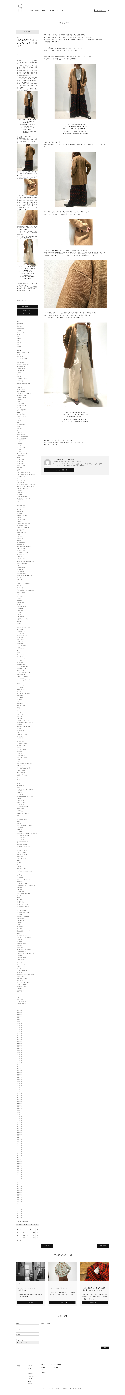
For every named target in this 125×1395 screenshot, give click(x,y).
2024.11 (20, 1020)
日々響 (19, 895)
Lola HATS (20, 812)
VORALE (19, 604)
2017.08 (20, 1188)
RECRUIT (60, 11)
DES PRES (20, 798)
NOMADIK (20, 662)
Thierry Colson (21, 943)
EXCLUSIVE (20, 571)
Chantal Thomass (22, 968)
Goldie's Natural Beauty (24, 879)
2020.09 (20, 1116)
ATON (19, 810)
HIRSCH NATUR (22, 970)
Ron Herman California (24, 546)
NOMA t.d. (20, 783)
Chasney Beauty (22, 757)
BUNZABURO (21, 459)
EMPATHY (20, 585)
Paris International (23, 527)
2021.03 (20, 1105)
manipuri (20, 492)
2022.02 (20, 1083)
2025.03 (20, 1012)
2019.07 (20, 1143)
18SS (18, 340)
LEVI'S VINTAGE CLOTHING (25, 591)
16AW (19, 346)
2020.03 (20, 1128)
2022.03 (20, 1082)
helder (19, 560)
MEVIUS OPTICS (22, 734)
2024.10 (20, 1022)
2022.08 (20, 1072)
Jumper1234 (21, 550)
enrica (19, 442)
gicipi (18, 469)
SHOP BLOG (27, 310)
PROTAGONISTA (22, 417)
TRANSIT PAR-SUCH (23, 384)
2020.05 (20, 1124)
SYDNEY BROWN (22, 845)
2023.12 (20, 1041)
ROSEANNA (20, 403)
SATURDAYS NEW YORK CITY (26, 562)
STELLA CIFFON (22, 453)
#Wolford (20, 643)
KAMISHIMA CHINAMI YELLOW (26, 475)
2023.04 (20, 1056)
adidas (19, 997)
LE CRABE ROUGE (22, 806)
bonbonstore (21, 818)
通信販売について (27, 306)
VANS (19, 787)
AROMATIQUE (21, 533)
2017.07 (20, 1190)
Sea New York (21, 868)
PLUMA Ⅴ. (20, 616)
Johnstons (20, 778)
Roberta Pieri (21, 558)
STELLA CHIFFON (22, 480)
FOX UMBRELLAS (22, 564)
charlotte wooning (22, 841)
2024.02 (20, 1037)
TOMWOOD (21, 765)
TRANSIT (20, 407)
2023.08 (20, 1049)
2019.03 (20, 1151)
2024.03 (20, 1035)
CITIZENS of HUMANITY (24, 982)
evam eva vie (21, 463)
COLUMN (31, 1376)
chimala (19, 831)
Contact (56, 1369)
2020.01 (20, 1132)
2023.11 (20, 1043)
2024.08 (20, 1025)
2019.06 (20, 1145)
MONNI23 (20, 887)
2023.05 (20, 1054)
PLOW (19, 451)
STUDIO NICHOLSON (23, 847)
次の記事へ (103, 1245)
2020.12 (20, 1111)
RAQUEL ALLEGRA (22, 967)
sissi (18, 860)
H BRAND (20, 774)
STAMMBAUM (21, 910)
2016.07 (20, 1213)
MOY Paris (20, 839)
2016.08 (20, 1211)
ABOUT (19, 684)
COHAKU (20, 697)
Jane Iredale (21, 730)
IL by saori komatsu (23, 965)
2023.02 (20, 1060)
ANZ (18, 581)
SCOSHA (20, 577)
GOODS (19, 327)
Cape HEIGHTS (21, 434)
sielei (18, 996)
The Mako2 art (21, 668)
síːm (18, 740)
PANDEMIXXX (21, 567)
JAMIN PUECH (21, 705)
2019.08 (20, 1142)
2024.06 (20, 1029)
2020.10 (20, 1114)
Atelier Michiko (22, 984)
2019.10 (20, 1138)
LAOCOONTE (21, 800)
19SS (18, 336)
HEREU (19, 449)
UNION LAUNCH (22, 852)
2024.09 (20, 1023)
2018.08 (20, 1165)
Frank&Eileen (21, 678)
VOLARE (19, 691)
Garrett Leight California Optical (27, 833)
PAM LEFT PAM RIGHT (24, 938)
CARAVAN (20, 538)
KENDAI (19, 556)
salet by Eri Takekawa (24, 949)
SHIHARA (20, 608)
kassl (18, 647)
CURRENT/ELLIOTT (23, 912)
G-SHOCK (20, 587)
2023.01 (20, 1062)
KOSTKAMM (21, 959)
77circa (19, 736)
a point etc (20, 602)
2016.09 (20, 1209)
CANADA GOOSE (22, 436)
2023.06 (20, 1053)
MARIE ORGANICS (23, 905)
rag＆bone (20, 629)
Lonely (19, 994)
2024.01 (20, 1039)
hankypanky (21, 389)
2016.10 (20, 1207)
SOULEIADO (21, 992)
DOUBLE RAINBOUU (23, 583)
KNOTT (19, 761)
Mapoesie (20, 866)
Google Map (27, 313)
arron (19, 908)
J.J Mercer (20, 653)
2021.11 (20, 1089)
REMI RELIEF (21, 593)
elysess (19, 945)
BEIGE (19, 624)
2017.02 (20, 1200)
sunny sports (21, 785)
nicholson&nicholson (23, 627)
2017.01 (20, 1202)
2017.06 (20, 1192)
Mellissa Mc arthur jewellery (26, 953)
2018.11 (20, 1159)
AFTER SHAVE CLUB (23, 814)
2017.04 (20, 1196)
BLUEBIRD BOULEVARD (24, 693)
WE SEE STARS (21, 980)
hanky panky (21, 368)
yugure (19, 897)
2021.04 (20, 1103)
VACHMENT (21, 500)
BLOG (37, 11)
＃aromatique (21, 645)
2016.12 (20, 1203)
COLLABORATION (22, 666)
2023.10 (20, 1045)
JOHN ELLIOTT (21, 703)
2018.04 (20, 1172)
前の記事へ (47, 1245)
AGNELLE (20, 972)
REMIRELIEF (21, 544)
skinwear (20, 961)
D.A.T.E (19, 360)
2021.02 (20, 1107)
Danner (19, 782)
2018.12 (20, 1157)
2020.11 (20, 1112)
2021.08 (20, 1095)
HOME (30, 11)
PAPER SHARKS (22, 1003)
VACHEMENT (21, 362)
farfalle (19, 521)
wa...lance (20, 718)
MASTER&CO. (21, 519)
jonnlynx (19, 792)
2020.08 (20, 1118)
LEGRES (19, 660)
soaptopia (20, 901)
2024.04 (20, 1033)
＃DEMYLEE (20, 649)
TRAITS (19, 829)
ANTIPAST (20, 440)
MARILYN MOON (22, 903)
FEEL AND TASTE (22, 883)
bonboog (20, 999)
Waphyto (20, 504)
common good (21, 986)
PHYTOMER (20, 742)
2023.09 (20, 1047)
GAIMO (19, 928)
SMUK (19, 651)
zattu (18, 430)
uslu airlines (21, 891)
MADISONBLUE (22, 745)
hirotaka (19, 372)
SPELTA (19, 622)
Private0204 (21, 837)
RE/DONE (20, 878)
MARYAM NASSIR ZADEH (25, 796)
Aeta (18, 821)
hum (18, 759)
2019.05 (20, 1147)
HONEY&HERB (21, 1001)
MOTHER (20, 357)
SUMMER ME (21, 674)
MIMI (18, 426)
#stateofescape (22, 635)
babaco (19, 889)
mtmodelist (20, 382)
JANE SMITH (21, 808)
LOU (18, 535)
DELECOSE (20, 687)
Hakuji (19, 446)
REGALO (19, 699)
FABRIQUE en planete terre (25, 486)
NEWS (19, 334)
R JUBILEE (20, 612)
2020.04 (20, 1126)
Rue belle (20, 876)
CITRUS (19, 914)
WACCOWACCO (22, 744)
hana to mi (20, 685)
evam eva (20, 461)
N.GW (19, 509)
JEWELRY (20, 637)
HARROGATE (21, 631)
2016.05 (20, 1217)
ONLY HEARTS (21, 858)
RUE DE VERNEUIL (22, 936)
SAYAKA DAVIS (21, 405)
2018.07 (20, 1167)
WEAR (19, 321)
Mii (18, 422)
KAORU (19, 444)
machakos (20, 881)
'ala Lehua (20, 502)
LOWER (19, 387)
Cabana (19, 467)
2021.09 (20, 1093)
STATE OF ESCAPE (23, 358)
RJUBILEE (20, 536)
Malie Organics (21, 957)
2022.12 (20, 1064)
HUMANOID (21, 513)
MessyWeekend (22, 496)
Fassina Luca (21, 848)
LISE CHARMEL (21, 755)
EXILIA (19, 816)
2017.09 (20, 1186)
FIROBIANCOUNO (22, 618)
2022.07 (20, 1074)
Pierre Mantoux (22, 978)
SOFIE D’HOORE (22, 932)
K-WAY (19, 862)
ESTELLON (20, 899)
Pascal (19, 420)
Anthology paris (22, 378)
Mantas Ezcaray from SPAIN (25, 974)
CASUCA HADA (22, 397)
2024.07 (20, 1027)
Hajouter (20, 955)
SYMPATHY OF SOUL (23, 930)
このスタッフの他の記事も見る (59, 469)
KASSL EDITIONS (22, 552)
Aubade (19, 751)
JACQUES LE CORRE (23, 907)
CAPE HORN (21, 548)
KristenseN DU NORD (23, 672)
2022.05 (20, 1078)
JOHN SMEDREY (22, 850)
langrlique (20, 490)
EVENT (19, 325)
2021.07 (20, 1097)
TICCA (19, 478)
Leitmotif (20, 589)
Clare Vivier (21, 963)
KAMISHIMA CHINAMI (24, 473)
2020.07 (20, 1120)
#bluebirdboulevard (23, 655)
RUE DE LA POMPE (23, 658)
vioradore (20, 428)
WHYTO (19, 747)
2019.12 (20, 1134)
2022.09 (20, 1070)
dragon (19, 874)
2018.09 (20, 1163)
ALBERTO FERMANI (23, 835)
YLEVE (19, 376)
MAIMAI (19, 724)
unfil (18, 418)
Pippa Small (20, 920)
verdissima (20, 918)
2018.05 (20, 1171)
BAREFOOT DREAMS (23, 498)
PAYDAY (19, 701)
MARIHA (19, 355)
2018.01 (20, 1178)
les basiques (21, 455)
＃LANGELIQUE (22, 409)
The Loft (19, 716)
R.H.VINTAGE (21, 579)
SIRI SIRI (20, 922)
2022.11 (20, 1066)
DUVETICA (20, 641)
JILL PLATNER (21, 639)
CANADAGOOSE (22, 438)
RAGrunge (20, 566)
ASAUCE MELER (22, 515)
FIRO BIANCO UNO (23, 353)
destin (19, 517)
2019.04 (20, 1149)
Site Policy (43, 1372)
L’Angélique (20, 370)
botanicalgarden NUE (23, 680)
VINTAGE (20, 596)
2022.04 (20, 1080)
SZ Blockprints (21, 413)
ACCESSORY (21, 329)
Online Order (44, 1369)
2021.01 (20, 1109)
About (56, 1367)
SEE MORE (29, 1302)
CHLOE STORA (21, 749)
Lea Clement (21, 772)
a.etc (18, 707)
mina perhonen (21, 606)
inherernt (20, 715)
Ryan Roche (20, 856)
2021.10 (20, 1091)
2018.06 (20, 1169)
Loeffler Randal (22, 951)
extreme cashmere (23, 364)
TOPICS (44, 11)
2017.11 (20, 1182)
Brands (43, 1367)
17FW (19, 342)
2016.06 (20, 1215)
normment (20, 399)
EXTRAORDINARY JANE (24, 825)
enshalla (19, 709)
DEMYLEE (20, 794)
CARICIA (20, 926)
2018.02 (20, 1176)
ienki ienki (20, 380)
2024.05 (20, 1031)
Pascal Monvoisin (22, 411)
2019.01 (20, 1155)
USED (19, 595)
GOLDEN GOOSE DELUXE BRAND (25, 790)
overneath (20, 511)
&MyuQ (19, 494)
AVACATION (21, 415)
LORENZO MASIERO (23, 720)
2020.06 (20, 1122)
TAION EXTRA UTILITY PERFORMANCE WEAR (24, 767)
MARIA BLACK (21, 770)
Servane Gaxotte (22, 843)
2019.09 (20, 1140)
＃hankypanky (21, 573)
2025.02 (20, 1014)
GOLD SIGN (20, 990)
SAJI (18, 471)
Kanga (19, 823)
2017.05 (20, 1194)
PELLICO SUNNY (22, 776)
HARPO (19, 870)
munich (19, 401)
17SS (18, 344)
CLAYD (19, 728)
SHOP (52, 11)
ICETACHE (20, 656)
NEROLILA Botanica (23, 620)
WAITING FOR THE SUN (24, 575)
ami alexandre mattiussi (24, 763)
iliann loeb (20, 711)
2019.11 (20, 1136)
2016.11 (20, 1205)
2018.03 (20, 1174)
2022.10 (20, 1068)
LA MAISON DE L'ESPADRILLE (26, 885)
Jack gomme (21, 424)
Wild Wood (20, 670)
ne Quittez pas (21, 391)
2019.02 (20, 1153)
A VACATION (21, 506)
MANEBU (20, 610)
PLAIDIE (19, 531)
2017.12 (20, 1180)
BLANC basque (21, 465)
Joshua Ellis (20, 529)
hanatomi (20, 682)
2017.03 (20, 1198)
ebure (19, 626)
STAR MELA (20, 804)
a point (19, 600)
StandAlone (20, 569)
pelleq (19, 386)
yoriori (19, 598)
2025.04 (20, 1010)
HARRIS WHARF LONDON (25, 722)
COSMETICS (21, 332)
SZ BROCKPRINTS (22, 395)
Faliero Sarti (21, 507)
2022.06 (20, 1076)
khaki (18, 457)
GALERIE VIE (21, 482)
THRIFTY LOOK (22, 819)
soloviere (20, 947)
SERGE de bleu (21, 447)
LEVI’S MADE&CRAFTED (24, 872)
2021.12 (20, 1087)
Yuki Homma (21, 664)
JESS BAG (20, 941)
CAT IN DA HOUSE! (23, 488)
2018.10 (20, 1161)
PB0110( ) (20, 939)
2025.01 (20, 1016)
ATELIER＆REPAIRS (23, 916)
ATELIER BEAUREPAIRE (24, 726)
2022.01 (20, 1085)
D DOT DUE (21, 633)
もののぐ (19, 753)
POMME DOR (21, 477)
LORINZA (20, 827)
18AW (19, 338)
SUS (18, 732)
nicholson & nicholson (24, 523)
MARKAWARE (21, 542)
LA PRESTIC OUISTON (24, 393)
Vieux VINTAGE (22, 525)
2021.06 (20, 1099)
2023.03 (20, 1058)
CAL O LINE (20, 554)
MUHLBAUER (21, 689)
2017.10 (20, 1184)
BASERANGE (21, 366)
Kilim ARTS (20, 432)
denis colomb (21, 976)
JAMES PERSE (21, 802)
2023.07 (20, 1051)
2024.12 (20, 1018)
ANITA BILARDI (22, 854)
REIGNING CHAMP (23, 676)
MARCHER (20, 738)
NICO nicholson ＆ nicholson (26, 484)
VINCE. (19, 713)
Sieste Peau (20, 695)
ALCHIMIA (20, 780)
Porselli (19, 988)
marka (19, 540)
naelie (19, 924)
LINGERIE (20, 323)
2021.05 (20, 1101)
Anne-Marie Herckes (23, 893)
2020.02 (20, 1130)
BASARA (19, 934)
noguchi (19, 614)
